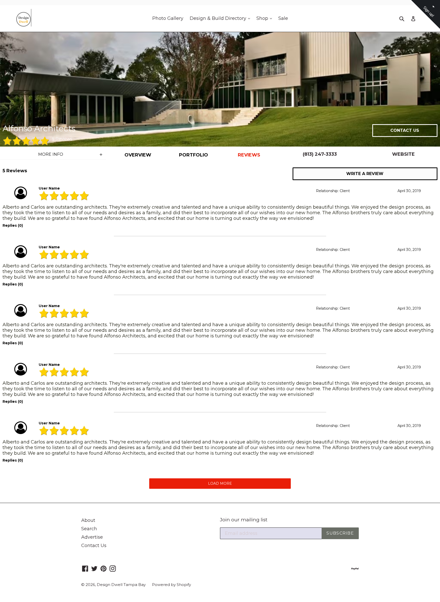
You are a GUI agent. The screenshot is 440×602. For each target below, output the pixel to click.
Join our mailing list (243, 520)
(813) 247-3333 (320, 154)
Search (89, 529)
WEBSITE (403, 154)
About (88, 520)
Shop (265, 18)
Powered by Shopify (171, 584)
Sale (283, 18)
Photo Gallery (167, 18)
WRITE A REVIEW (364, 173)
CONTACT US (404, 130)
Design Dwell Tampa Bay (121, 584)
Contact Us (93, 545)
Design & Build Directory (221, 18)
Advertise (92, 537)
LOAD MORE (220, 483)
